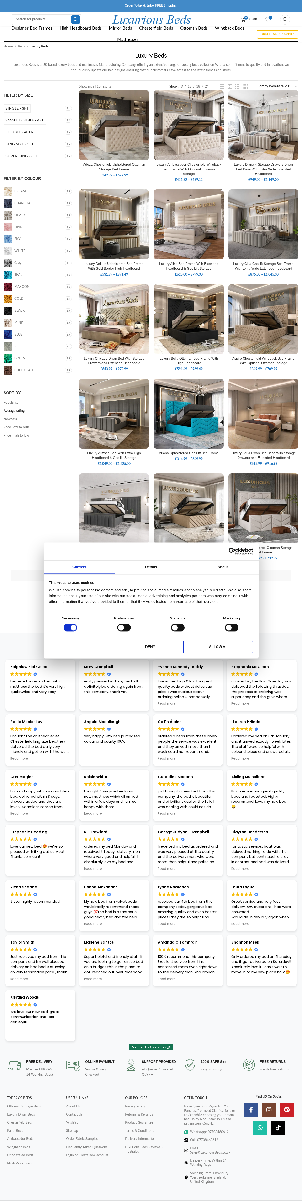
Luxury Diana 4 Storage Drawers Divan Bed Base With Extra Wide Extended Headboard (263, 169)
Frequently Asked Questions (86, 1147)
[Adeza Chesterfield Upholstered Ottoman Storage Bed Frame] (114, 125)
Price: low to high (16, 427)
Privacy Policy (135, 1106)
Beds (21, 46)
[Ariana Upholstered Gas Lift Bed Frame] (189, 414)
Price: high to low (16, 435)
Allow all (219, 647)
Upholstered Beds (20, 1155)
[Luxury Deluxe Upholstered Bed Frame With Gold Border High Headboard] (114, 224)
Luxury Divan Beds (21, 1114)
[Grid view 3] (237, 87)
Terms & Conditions (139, 1131)
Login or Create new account (87, 1155)
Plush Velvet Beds (20, 1163)
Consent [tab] (79, 567)
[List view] (222, 87)
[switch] (124, 627)
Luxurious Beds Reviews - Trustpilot (144, 1149)
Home (8, 46)
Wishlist (72, 1122)
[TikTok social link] (278, 1128)
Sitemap (72, 1131)
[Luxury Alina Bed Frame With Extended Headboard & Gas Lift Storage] (189, 224)
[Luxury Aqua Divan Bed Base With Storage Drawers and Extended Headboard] (263, 414)
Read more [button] (167, 704)
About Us (73, 1106)
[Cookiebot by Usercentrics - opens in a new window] (232, 551)
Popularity (11, 402)
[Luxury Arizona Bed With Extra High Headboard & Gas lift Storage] (114, 414)
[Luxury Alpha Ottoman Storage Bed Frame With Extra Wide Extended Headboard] (114, 508)
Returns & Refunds (139, 1114)
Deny (150, 647)
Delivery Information (140, 1139)
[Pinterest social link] (287, 1110)
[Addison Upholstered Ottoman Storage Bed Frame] (263, 508)
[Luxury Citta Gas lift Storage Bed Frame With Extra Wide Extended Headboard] (263, 224)
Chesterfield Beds (20, 1122)
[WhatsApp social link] (260, 1128)
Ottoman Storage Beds (24, 1106)
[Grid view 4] (245, 87)
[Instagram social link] (269, 1110)
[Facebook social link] (251, 1110)
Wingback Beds (18, 1147)
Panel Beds (15, 1131)
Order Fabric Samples (278, 34)
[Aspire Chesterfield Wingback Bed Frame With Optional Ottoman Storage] (263, 319)
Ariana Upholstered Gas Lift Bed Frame (189, 453)
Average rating (14, 411)
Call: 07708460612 (204, 1140)
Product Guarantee (139, 1122)
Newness (10, 419)
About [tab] (222, 567)
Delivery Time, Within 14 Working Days (208, 1163)
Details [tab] (151, 567)
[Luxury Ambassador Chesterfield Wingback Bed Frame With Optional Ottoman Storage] (189, 125)
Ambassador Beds (20, 1139)
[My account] (285, 19)
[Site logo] (151, 19)
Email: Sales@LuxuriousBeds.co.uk (210, 1150)
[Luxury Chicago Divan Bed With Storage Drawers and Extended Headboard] (114, 319)
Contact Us (74, 1114)
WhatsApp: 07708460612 (209, 1132)
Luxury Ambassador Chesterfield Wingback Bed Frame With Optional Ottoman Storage (188, 169)
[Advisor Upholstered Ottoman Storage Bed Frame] (189, 508)
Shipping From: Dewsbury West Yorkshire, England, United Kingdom (209, 1178)
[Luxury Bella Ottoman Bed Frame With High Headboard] (189, 319)
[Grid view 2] (230, 87)
